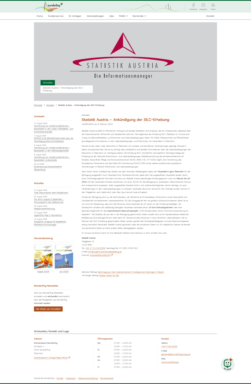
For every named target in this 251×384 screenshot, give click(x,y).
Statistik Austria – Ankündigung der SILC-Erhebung (81, 105)
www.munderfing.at (170, 362)
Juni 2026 (64, 271)
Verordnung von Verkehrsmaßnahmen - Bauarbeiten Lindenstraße (52, 158)
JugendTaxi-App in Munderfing (48, 215)
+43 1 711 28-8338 (95, 248)
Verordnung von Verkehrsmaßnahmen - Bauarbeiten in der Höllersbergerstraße (52, 149)
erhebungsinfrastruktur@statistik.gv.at (105, 251)
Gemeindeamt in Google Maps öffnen (52, 357)
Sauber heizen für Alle (109, 275)
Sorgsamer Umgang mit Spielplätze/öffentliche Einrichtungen (50, 223)
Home (40, 15)
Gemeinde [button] (138, 15)
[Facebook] (193, 5)
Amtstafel (39, 116)
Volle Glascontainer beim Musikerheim (51, 192)
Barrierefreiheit (106, 378)
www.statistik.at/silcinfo (101, 255)
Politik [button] (122, 15)
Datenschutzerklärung (88, 378)
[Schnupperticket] (213, 5)
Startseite (38, 105)
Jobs (111, 15)
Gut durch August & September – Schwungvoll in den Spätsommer (49, 201)
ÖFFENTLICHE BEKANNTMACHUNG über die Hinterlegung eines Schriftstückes (53, 140)
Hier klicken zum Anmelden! (48, 309)
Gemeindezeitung (43, 238)
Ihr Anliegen (75, 15)
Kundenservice (56, 15)
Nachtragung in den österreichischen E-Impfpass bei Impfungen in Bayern (131, 272)
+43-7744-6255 (169, 346)
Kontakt (210, 15)
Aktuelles (50, 105)
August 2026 (43, 271)
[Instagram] (203, 5)
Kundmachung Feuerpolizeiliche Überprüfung (48, 168)
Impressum (71, 378)
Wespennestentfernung (44, 208)
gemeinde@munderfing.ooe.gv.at (175, 354)
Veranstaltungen (95, 15)
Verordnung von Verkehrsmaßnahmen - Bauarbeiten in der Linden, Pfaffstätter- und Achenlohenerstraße (53, 129)
